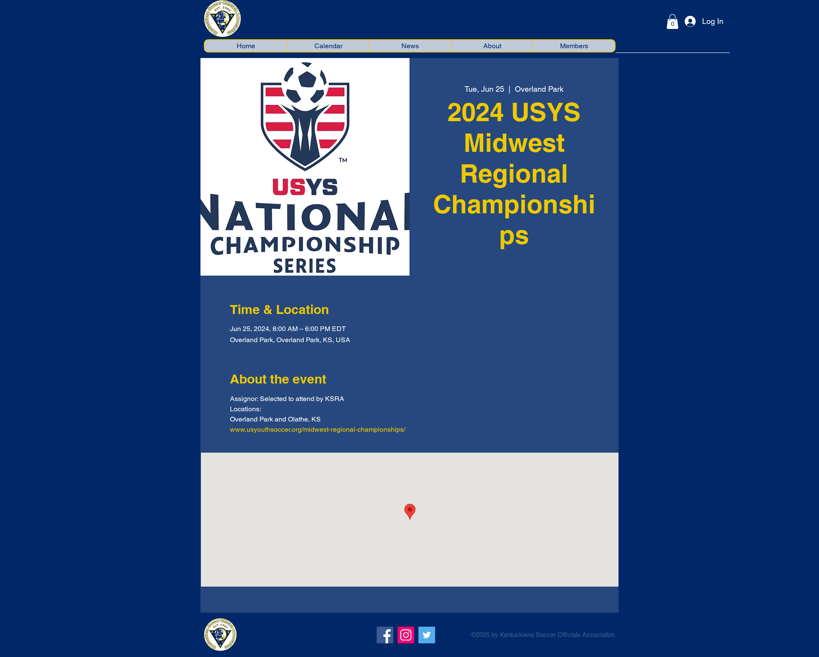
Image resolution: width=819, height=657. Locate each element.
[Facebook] (385, 635)
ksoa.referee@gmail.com (307, 634)
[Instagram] (406, 635)
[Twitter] (426, 635)
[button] (672, 21)
